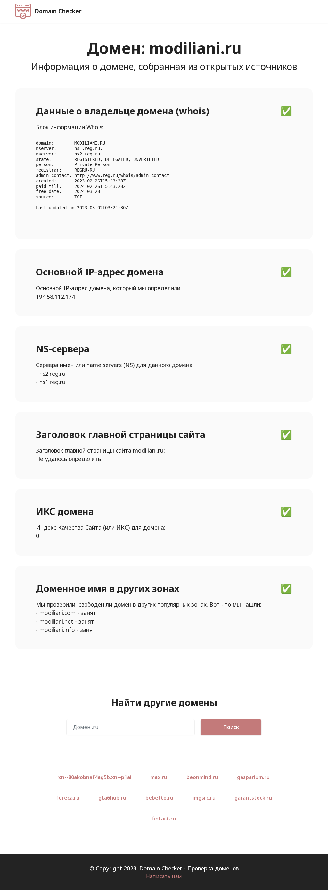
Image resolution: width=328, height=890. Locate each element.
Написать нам (164, 876)
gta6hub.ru (112, 797)
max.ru (158, 777)
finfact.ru (164, 818)
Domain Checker (58, 11)
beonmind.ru (202, 777)
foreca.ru (67, 797)
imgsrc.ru (204, 797)
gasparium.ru (253, 777)
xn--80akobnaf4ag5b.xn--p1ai (94, 777)
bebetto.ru (159, 797)
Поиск (231, 727)
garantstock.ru (253, 797)
